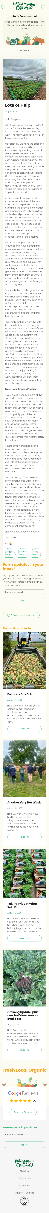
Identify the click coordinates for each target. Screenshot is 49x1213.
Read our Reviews (23, 1112)
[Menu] (4, 6)
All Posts (24, 50)
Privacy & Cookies (24, 1192)
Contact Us (25, 1178)
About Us (24, 1171)
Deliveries (24, 1185)
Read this (24, 728)
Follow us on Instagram (23, 615)
